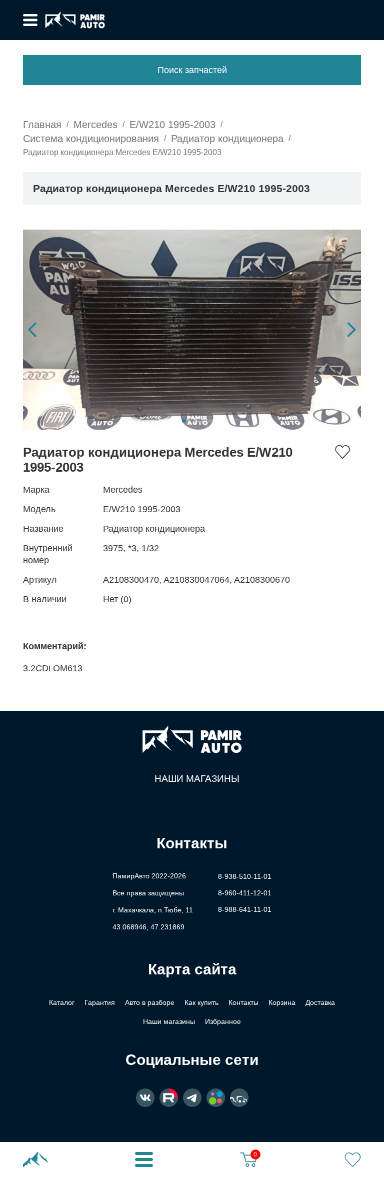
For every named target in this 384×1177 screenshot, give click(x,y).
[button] (32, 329)
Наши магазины (197, 778)
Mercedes (96, 124)
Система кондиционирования (91, 138)
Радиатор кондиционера (227, 138)
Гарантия (99, 1002)
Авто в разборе (149, 1002)
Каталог (61, 1002)
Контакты (243, 1002)
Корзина (282, 1002)
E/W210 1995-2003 (173, 124)
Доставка (320, 1002)
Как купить (201, 1002)
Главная (42, 124)
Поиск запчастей (192, 70)
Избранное (223, 1021)
